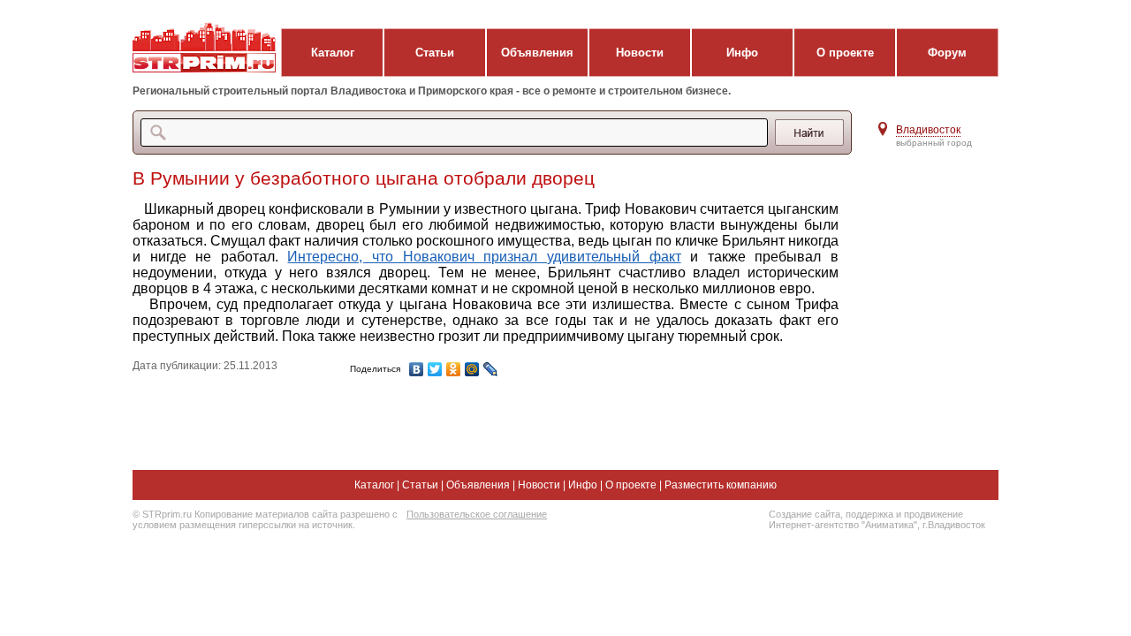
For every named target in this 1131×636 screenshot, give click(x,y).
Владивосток (928, 130)
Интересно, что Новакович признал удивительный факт (483, 256)
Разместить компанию (720, 485)
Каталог (332, 52)
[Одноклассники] (453, 369)
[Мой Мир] (472, 369)
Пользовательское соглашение (476, 514)
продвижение (933, 514)
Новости (640, 52)
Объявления (537, 52)
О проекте (845, 52)
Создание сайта (804, 514)
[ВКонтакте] (416, 369)
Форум (947, 52)
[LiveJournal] (491, 369)
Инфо (742, 52)
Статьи (434, 52)
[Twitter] (435, 369)
